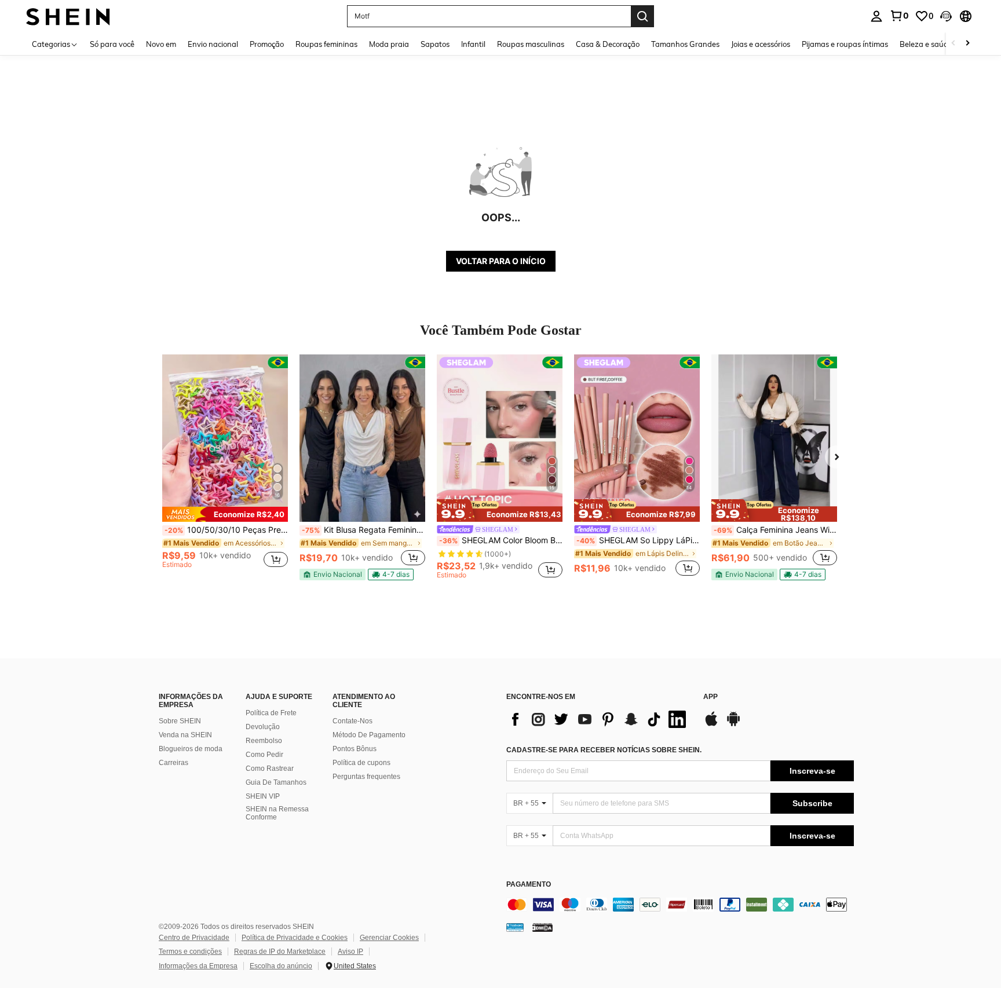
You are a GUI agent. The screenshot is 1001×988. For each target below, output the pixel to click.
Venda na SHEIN (185, 735)
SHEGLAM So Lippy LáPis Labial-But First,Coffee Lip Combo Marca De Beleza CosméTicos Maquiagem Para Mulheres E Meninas (638, 540)
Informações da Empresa (198, 966)
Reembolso (264, 741)
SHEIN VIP (263, 796)
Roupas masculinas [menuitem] (530, 44)
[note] (225, 514)
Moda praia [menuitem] (389, 44)
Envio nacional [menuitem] (213, 44)
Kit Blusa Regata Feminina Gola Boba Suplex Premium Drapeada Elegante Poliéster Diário (363, 530)
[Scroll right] (967, 43)
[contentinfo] (680, 905)
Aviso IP (350, 951)
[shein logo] (68, 16)
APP (710, 697)
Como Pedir (264, 755)
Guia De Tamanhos (276, 782)
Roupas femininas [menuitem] (326, 44)
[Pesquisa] (642, 16)
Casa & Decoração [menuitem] (608, 44)
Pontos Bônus (355, 749)
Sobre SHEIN (180, 721)
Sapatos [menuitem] (435, 44)
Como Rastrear (270, 768)
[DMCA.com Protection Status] (542, 927)
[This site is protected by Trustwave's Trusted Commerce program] (515, 927)
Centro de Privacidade (194, 938)
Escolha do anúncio (281, 966)
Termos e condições (190, 951)
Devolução (263, 727)
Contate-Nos (352, 721)
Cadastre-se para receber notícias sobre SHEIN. (604, 750)
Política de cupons (361, 763)
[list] (599, 719)
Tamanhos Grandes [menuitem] (685, 44)
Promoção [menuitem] (267, 44)
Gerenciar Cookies (389, 938)
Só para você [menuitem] (112, 44)
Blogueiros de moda (190, 749)
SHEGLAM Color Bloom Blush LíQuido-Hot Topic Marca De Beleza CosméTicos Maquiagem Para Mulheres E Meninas (500, 540)
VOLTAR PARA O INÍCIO (501, 261)
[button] (946, 16)
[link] (899, 16)
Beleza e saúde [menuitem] (926, 44)
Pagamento (528, 884)
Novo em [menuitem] (161, 44)
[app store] (711, 724)
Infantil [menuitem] (473, 44)
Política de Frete (271, 713)
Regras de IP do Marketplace (280, 951)
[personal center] (876, 16)
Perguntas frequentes (366, 777)
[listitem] (225, 466)
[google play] (733, 724)
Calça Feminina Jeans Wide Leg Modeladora (775, 530)
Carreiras (173, 763)
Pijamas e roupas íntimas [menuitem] (845, 44)
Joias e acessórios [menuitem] (760, 44)
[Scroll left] (953, 43)
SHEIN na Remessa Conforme (277, 813)
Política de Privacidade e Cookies (295, 938)
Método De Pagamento (369, 735)
